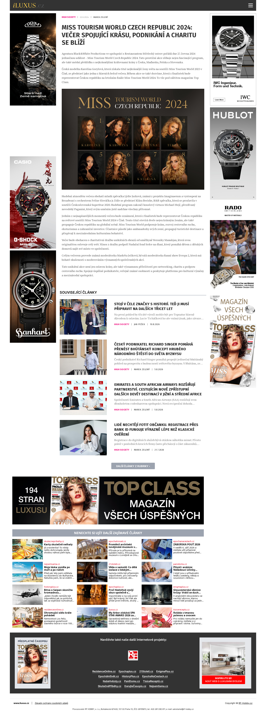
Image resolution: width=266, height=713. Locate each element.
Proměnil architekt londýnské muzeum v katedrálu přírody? (122, 546)
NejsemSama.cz (158, 686)
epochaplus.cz (116, 587)
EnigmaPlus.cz (165, 671)
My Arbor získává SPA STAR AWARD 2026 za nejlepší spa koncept (122, 614)
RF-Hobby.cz (245, 703)
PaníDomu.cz (132, 681)
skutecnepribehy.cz (54, 541)
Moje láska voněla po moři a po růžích (57, 568)
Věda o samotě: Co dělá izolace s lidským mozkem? (123, 568)
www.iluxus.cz (21, 703)
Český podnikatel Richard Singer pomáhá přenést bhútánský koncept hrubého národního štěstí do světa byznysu (153, 349)
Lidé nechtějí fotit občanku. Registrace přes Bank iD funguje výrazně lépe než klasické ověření (156, 429)
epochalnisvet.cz (117, 541)
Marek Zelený (100, 17)
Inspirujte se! (223, 680)
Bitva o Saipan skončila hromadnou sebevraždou (58, 591)
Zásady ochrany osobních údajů (51, 703)
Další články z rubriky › (133, 466)
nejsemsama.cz (52, 564)
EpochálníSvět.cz (108, 676)
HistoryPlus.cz (130, 676)
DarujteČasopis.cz (135, 686)
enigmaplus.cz (180, 587)
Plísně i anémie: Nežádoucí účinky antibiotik (184, 568)
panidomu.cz (180, 564)
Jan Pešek (140, 324)
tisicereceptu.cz (181, 610)
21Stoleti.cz (146, 671)
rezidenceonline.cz (54, 610)
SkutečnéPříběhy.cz (109, 686)
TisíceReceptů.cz (153, 681)
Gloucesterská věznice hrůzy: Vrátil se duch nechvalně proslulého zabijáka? (187, 591)
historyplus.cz (51, 587)
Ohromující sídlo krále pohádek (57, 614)
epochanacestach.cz (183, 541)
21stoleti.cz (114, 564)
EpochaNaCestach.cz (155, 676)
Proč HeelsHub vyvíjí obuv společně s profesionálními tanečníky (121, 591)
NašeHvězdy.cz (112, 681)
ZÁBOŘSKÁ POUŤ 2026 (186, 544)
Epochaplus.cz (127, 671)
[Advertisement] (33, 130)
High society (69, 17)
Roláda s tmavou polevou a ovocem (184, 614)
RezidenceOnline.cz (104, 671)
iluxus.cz (113, 610)
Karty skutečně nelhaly (58, 544)
